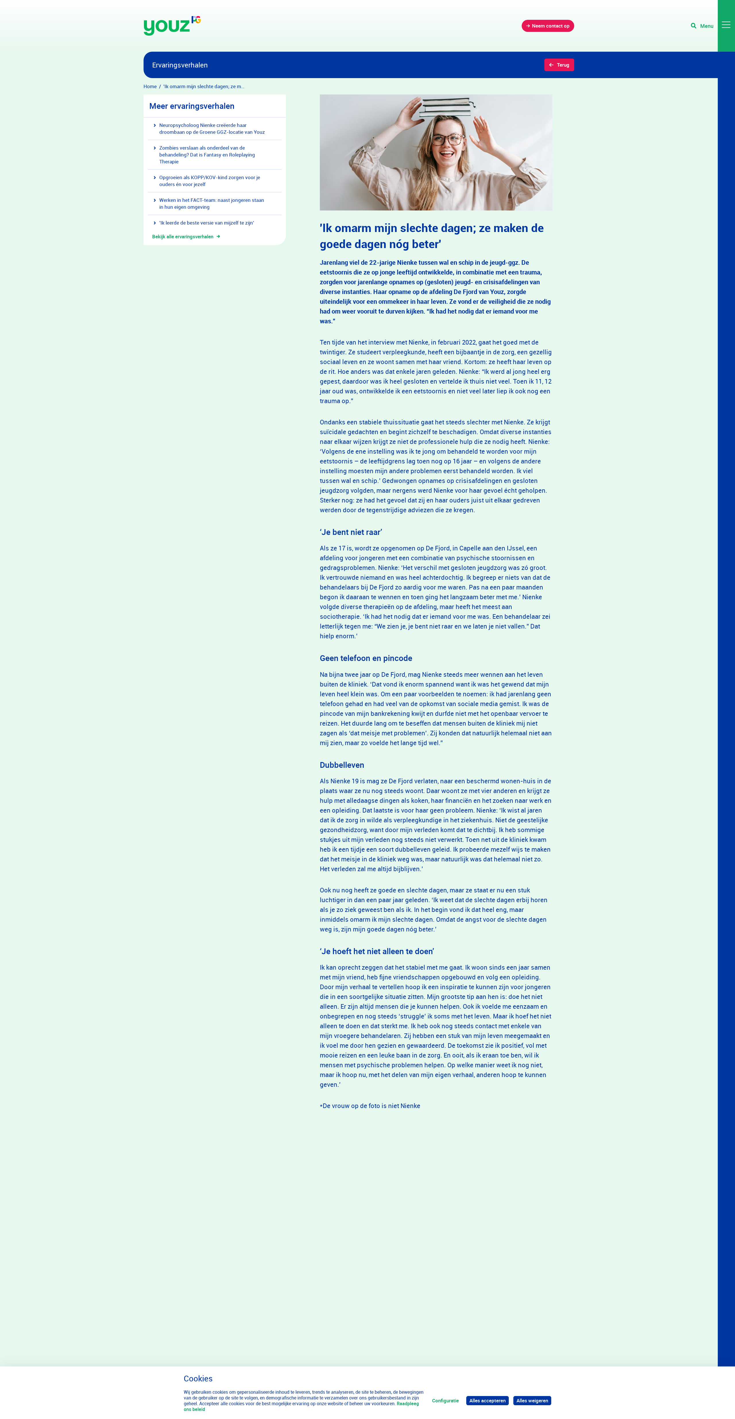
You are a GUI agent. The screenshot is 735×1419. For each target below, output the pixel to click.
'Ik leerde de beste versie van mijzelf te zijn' (206, 222)
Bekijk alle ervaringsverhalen (182, 236)
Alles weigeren (532, 1400)
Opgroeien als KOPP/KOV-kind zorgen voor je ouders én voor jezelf (209, 180)
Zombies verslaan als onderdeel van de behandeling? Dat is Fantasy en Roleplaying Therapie (207, 154)
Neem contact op (551, 25)
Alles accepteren (487, 1400)
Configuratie (445, 1400)
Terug (563, 64)
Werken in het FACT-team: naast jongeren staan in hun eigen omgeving (211, 203)
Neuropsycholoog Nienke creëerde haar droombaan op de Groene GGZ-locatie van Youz (212, 128)
